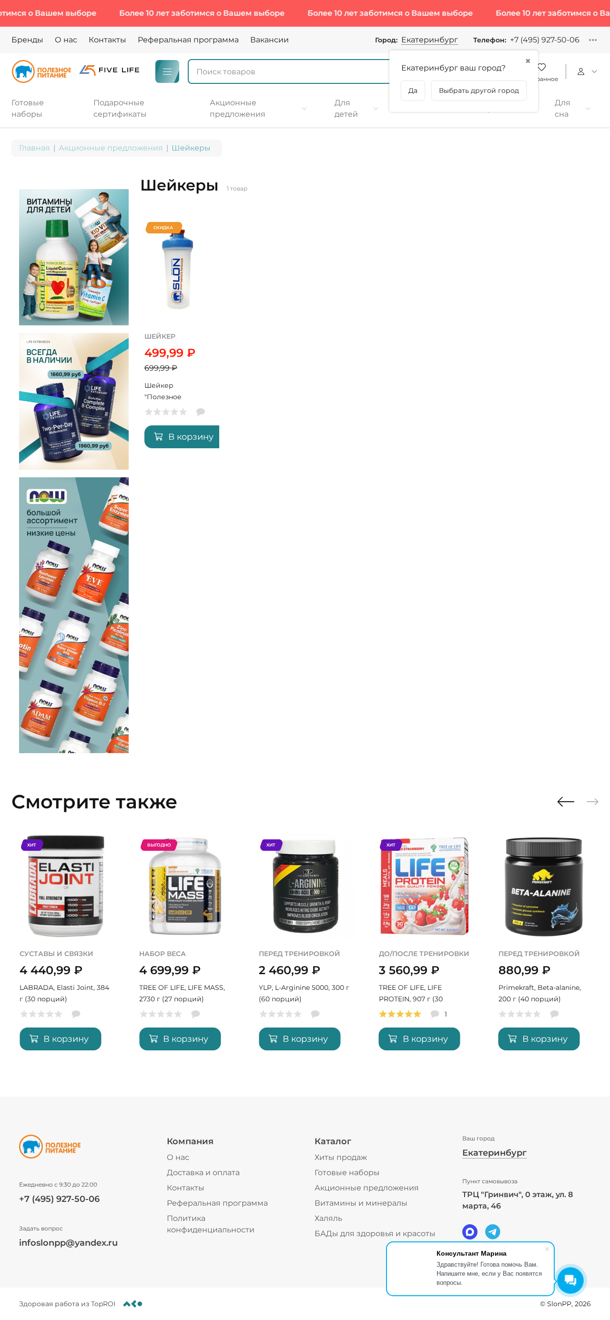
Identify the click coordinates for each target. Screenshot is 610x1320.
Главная (34, 147)
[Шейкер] (178, 339)
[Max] (470, 1231)
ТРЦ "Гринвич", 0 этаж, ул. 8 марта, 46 (517, 1200)
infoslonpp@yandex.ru (68, 1243)
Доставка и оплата (203, 1172)
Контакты (107, 39)
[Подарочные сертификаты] (138, 108)
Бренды (27, 39)
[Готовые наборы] (42, 108)
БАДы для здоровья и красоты (375, 1233)
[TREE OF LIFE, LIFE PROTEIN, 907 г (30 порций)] (424, 949)
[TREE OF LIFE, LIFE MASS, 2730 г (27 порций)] (185, 949)
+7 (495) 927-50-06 (545, 39)
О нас (66, 39)
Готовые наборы (347, 1172)
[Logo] (41, 71)
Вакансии (269, 39)
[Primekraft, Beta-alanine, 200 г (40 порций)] (544, 949)
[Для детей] (356, 108)
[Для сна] (573, 108)
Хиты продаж (341, 1157)
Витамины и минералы (361, 1203)
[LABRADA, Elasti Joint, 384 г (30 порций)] (65, 949)
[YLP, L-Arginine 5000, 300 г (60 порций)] (304, 949)
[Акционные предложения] (258, 108)
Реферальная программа (188, 39)
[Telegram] (492, 1231)
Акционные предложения (111, 147)
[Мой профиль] (586, 71)
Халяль (328, 1218)
